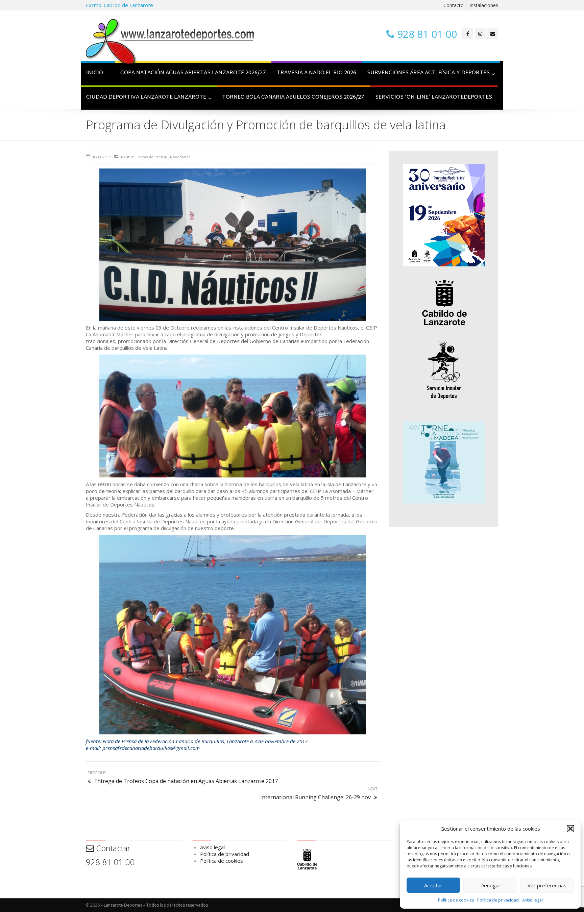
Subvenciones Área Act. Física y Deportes (428, 73)
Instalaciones (483, 5)
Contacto (453, 5)
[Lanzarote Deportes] (170, 42)
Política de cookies (456, 900)
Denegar (490, 885)
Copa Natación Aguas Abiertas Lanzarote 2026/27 (193, 73)
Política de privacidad (498, 900)
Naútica (128, 156)
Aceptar (433, 885)
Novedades (180, 156)
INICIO (94, 73)
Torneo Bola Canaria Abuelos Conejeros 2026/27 (293, 97)
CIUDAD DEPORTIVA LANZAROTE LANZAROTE (146, 97)
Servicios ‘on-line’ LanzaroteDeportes (433, 97)
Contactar (112, 848)
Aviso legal (532, 900)
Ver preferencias (547, 885)
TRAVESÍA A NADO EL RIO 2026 (316, 73)
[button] (570, 828)
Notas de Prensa (152, 156)
